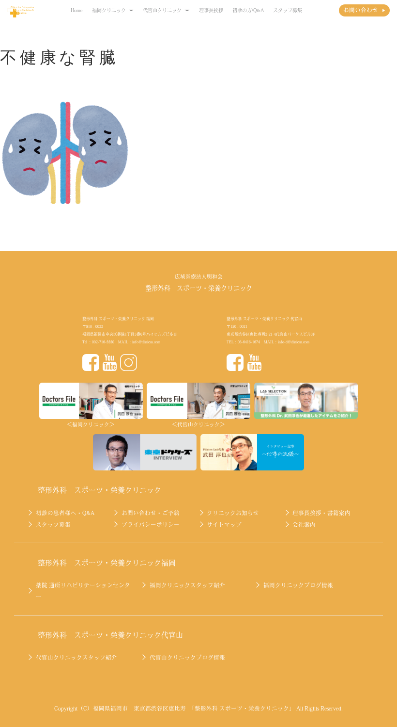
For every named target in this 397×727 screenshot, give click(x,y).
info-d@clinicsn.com (293, 342)
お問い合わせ (360, 10)
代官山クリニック (162, 10)
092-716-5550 (103, 342)
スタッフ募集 (287, 10)
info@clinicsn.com (146, 342)
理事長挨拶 (211, 10)
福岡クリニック (109, 10)
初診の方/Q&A (248, 10)
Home (77, 10)
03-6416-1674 (249, 342)
